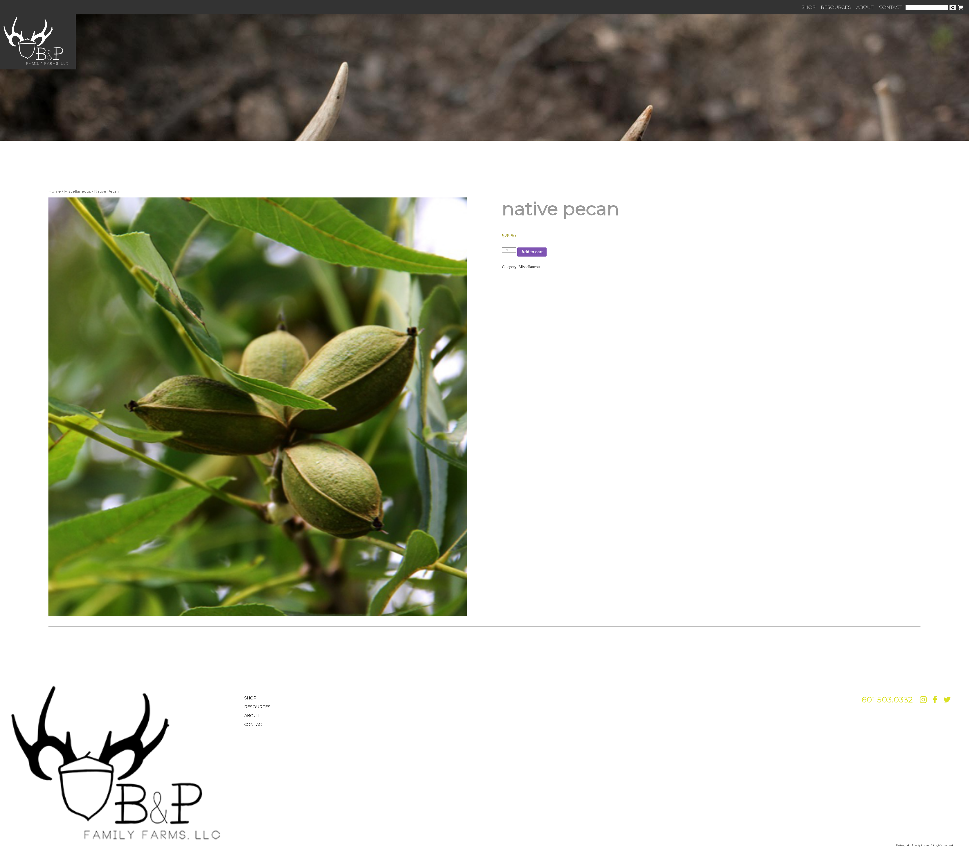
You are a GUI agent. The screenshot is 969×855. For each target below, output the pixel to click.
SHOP (809, 7)
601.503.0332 (887, 700)
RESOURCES (836, 7)
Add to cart (532, 252)
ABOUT (865, 7)
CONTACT (890, 7)
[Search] (952, 7)
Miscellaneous (77, 191)
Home (54, 191)
